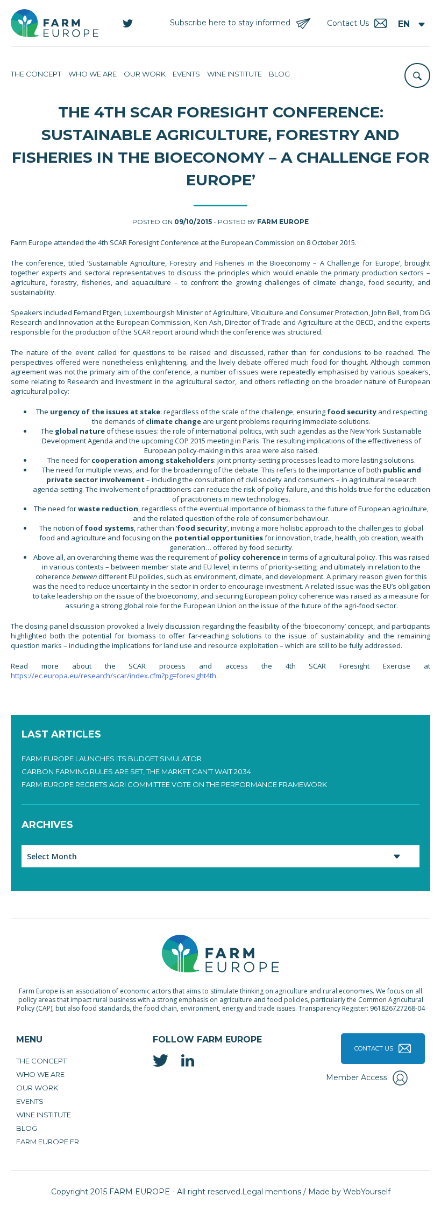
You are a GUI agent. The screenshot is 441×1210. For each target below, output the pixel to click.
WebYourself (366, 1192)
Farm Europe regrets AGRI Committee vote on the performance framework (174, 784)
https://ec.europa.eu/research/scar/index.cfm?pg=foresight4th (113, 675)
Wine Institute (234, 73)
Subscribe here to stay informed (230, 22)
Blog (279, 73)
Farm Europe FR (47, 1141)
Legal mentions (271, 1192)
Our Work (145, 73)
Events (186, 73)
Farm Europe (283, 222)
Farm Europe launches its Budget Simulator (112, 758)
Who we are (92, 73)
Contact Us (373, 1048)
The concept (36, 73)
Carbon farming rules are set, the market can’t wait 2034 (136, 771)
